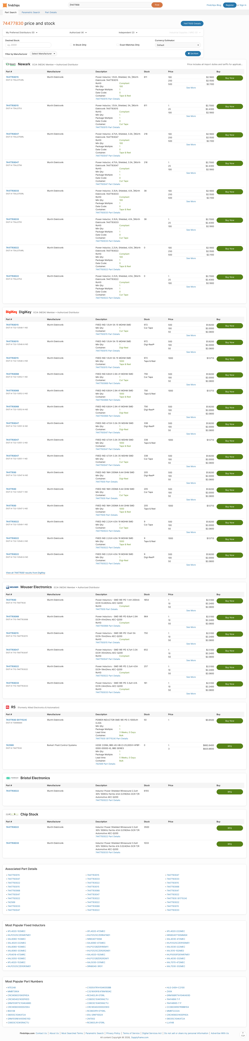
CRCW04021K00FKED (18, 999)
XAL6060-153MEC (17, 939)
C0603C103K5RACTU (18, 1022)
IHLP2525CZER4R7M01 (19, 935)
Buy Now (229, 78)
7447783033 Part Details (108, 212)
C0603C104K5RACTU (98, 1003)
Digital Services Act (152, 1033)
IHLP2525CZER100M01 (178, 943)
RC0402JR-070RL (96, 995)
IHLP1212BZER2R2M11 (98, 958)
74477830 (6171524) (16, 719)
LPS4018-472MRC (17, 954)
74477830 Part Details (107, 481)
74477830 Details (192, 23)
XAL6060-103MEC (17, 946)
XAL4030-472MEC (176, 939)
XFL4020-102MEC (17, 931)
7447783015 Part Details (108, 99)
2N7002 (91, 1018)
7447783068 (12, 374)
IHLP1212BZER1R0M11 (97, 946)
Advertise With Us (220, 1033)
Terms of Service (131, 1033)
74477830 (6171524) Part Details (112, 738)
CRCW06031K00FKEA (177, 1014)
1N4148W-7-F (173, 999)
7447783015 (12, 77)
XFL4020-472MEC (96, 931)
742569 (10, 745)
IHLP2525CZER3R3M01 (19, 966)
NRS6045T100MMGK (177, 935)
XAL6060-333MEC (17, 950)
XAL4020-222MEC (17, 943)
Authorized (77, 32)
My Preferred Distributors (20, 32)
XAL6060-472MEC (96, 943)
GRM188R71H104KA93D (178, 995)
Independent (126, 32)
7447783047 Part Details (108, 155)
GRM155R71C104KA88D (19, 1003)
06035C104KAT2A (176, 1018)
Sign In (243, 5)
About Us (54, 1033)
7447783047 (12, 134)
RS (34, 707)
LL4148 (170, 1022)
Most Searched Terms (72, 1033)
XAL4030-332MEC (176, 958)
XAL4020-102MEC (96, 954)
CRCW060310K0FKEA (18, 995)
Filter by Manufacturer (16, 54)
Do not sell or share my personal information (186, 1033)
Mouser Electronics (60, 587)
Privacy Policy (113, 1033)
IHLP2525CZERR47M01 (98, 935)
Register (230, 5)
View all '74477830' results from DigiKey (25, 572)
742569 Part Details (105, 764)
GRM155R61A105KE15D (19, 1018)
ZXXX (169, 991)
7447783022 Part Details (108, 269)
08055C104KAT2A (17, 1014)
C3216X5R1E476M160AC (99, 991)
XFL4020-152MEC (17, 962)
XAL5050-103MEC (17, 958)
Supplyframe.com (139, 1037)
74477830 (11, 472)
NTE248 (12, 987)
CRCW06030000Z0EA (19, 1007)
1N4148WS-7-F (174, 1003)
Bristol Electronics (35, 778)
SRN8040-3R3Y (95, 966)
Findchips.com (11, 5)
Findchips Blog (214, 5)
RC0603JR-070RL (96, 1022)
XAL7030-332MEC (176, 966)
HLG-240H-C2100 (176, 987)
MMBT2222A (173, 1011)
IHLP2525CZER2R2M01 (98, 950)
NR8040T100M (94, 939)
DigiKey (48, 312)
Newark (47, 64)
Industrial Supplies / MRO (184, 32)
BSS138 (11, 1011)
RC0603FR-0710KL (96, 1011)
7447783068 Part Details (108, 383)
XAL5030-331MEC (96, 962)
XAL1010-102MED (175, 950)
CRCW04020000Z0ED (98, 1007)
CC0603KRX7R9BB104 (178, 1007)
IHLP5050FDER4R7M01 (178, 954)
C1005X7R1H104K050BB (99, 987)
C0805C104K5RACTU (98, 999)
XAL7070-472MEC (176, 962)
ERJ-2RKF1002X (95, 1014)
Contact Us (41, 1033)
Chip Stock (29, 814)
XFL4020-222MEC (176, 931)
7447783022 (12, 247)
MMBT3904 (13, 991)
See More (191, 87)
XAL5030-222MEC (176, 946)
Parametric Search (95, 1033)
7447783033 (12, 190)
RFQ (230, 746)
